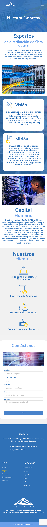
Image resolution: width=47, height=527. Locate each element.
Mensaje (7, 399)
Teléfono (7, 385)
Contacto (5, 480)
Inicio (4, 468)
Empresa (7, 392)
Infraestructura (7, 477)
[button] (42, 4)
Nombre (7, 370)
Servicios (5, 474)
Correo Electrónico (11, 377)
